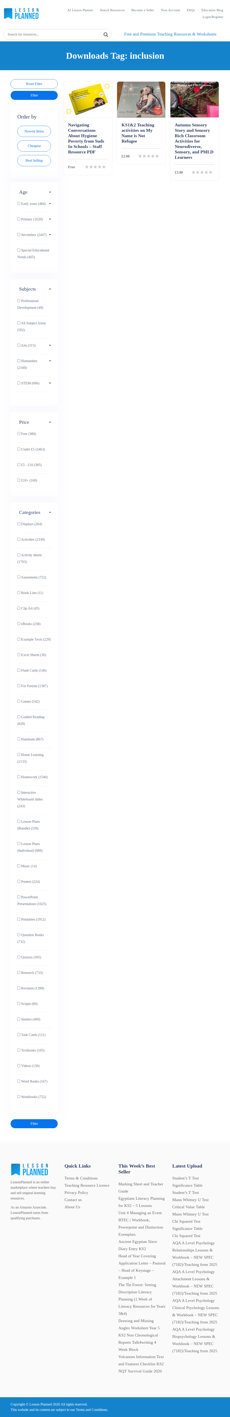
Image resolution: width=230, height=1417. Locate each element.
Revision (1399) (32, 988)
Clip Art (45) (29, 608)
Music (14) (28, 866)
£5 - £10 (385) (31, 465)
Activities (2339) (32, 539)
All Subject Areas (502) (31, 326)
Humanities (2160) (27, 364)
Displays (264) (31, 524)
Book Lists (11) (31, 593)
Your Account (170, 10)
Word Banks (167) (33, 1081)
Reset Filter (34, 84)
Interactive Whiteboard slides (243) (30, 799)
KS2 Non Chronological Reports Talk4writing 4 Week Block (138, 1342)
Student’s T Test (185, 1192)
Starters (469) (30, 1019)
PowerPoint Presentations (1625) (31, 900)
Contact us (73, 1199)
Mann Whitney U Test (190, 1214)
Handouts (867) (31, 739)
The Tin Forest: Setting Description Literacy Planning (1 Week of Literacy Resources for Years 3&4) (141, 1299)
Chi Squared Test (186, 1235)
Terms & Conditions (81, 1178)
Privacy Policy (76, 1192)
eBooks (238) (30, 624)
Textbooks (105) (32, 1050)
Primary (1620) (31, 219)
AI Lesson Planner (80, 10)
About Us (72, 1207)
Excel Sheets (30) (33, 655)
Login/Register (213, 17)
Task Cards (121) (33, 1035)
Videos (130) (30, 1066)
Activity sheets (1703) (29, 558)
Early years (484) (33, 204)
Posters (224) (30, 881)
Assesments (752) (33, 577)
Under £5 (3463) (32, 449)
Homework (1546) (34, 777)
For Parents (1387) (34, 686)
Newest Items (34, 131)
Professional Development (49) (30, 304)
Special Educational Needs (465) (33, 253)
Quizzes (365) (30, 957)
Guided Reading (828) (30, 720)
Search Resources (112, 10)
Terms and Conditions (91, 1410)
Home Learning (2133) (30, 758)
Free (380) (28, 434)
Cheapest (34, 146)
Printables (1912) (32, 919)
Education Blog (212, 10)
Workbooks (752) (33, 1097)
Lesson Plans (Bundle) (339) (28, 825)
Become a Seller (142, 10)
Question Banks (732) (30, 938)
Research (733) (31, 973)
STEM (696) (29, 383)
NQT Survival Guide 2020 (140, 1371)
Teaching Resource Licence (86, 1185)
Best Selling (34, 160)
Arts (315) (27, 345)
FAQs (191, 10)
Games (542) (30, 701)
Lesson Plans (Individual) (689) (29, 847)
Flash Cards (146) (33, 670)
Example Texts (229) (35, 639)
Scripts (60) (29, 1004)
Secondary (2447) (33, 235)
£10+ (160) (28, 480)
